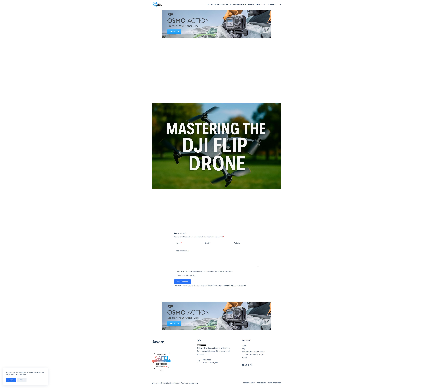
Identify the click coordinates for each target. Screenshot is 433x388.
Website (237, 243)
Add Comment (182, 251)
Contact (271, 4)
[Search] (280, 4)
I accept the (186, 275)
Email (207, 243)
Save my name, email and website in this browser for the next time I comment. (205, 271)
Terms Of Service (274, 383)
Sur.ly (165, 366)
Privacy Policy (190, 275)
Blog (210, 4)
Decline (21, 380)
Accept (10, 380)
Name (179, 243)
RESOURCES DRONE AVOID (253, 351)
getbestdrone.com (161, 361)
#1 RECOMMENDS (238, 4)
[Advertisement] (216, 55)
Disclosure (261, 383)
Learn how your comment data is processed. (227, 285)
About (259, 4)
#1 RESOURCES (221, 4)
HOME (244, 346)
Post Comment (182, 282)
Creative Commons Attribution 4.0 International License (213, 351)
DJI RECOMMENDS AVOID (253, 355)
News (251, 4)
